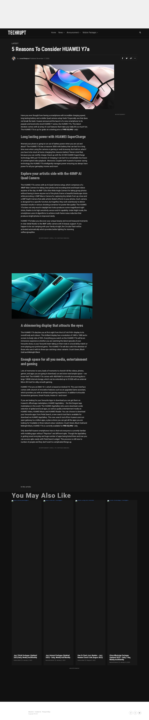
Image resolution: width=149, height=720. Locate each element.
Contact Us (38, 712)
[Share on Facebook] (122, 58)
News (60, 32)
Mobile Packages (89, 32)
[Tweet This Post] (127, 58)
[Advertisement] (74, 14)
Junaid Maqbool (24, 58)
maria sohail (17, 660)
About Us (31, 712)
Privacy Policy (46, 712)
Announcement (73, 32)
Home (53, 32)
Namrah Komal (50, 660)
